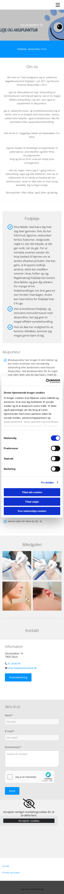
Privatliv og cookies (11, 872)
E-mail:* (10, 731)
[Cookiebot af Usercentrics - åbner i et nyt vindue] (46, 381)
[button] (18, 677)
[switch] (55, 448)
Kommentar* (13, 747)
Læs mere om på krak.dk (32, 889)
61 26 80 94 (14, 663)
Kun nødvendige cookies (32, 511)
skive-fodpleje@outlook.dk (22, 668)
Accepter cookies (28, 821)
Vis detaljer (47, 482)
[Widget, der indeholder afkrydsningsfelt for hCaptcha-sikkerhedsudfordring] (29, 777)
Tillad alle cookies (32, 492)
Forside (5, 866)
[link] (29, 804)
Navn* (9, 715)
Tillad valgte (32, 501)
